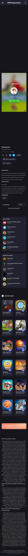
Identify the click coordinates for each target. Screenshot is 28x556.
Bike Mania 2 (19, 332)
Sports (4, 198)
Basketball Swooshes (8, 352)
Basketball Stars (20, 392)
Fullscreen (8, 163)
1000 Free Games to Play (12, 553)
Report (19, 155)
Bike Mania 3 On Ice (21, 412)
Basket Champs (20, 372)
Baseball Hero (6, 392)
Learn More (22, 426)
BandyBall (5, 372)
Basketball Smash (7, 412)
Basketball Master (21, 352)
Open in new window (10, 159)
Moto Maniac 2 (7, 312)
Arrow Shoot (6, 332)
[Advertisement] (14, 22)
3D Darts (18, 312)
